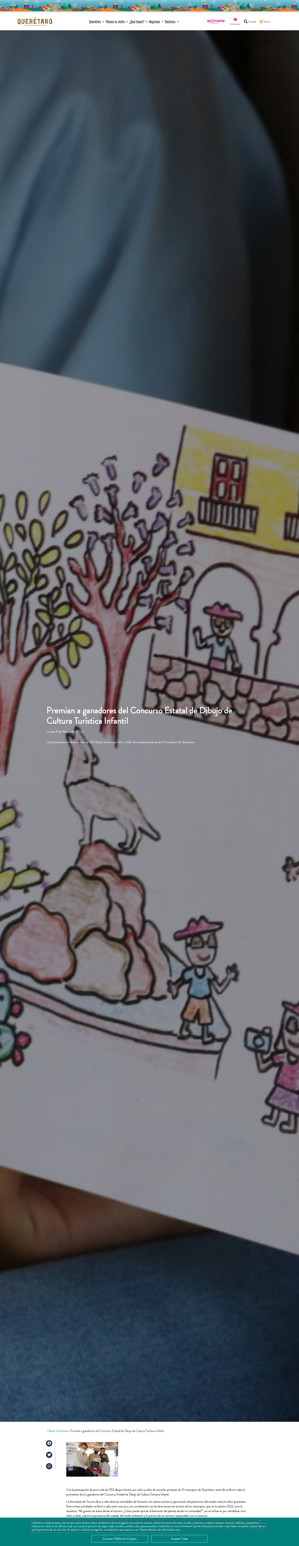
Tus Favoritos (235, 24)
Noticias (63, 1431)
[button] (97, 21)
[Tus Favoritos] (235, 20)
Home (51, 1431)
